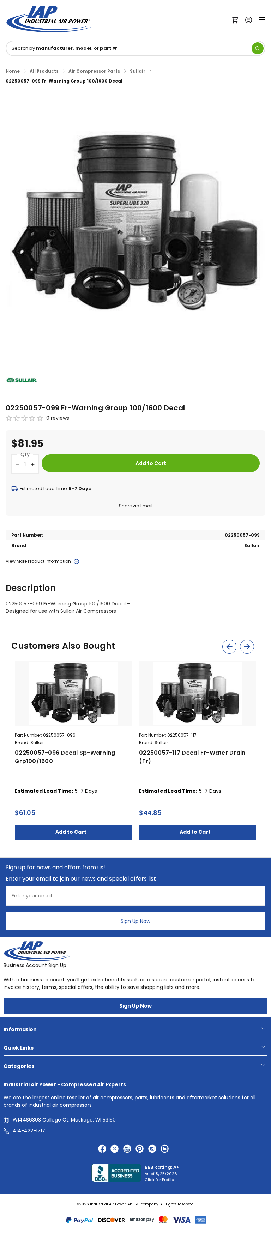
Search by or (64, 48)
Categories (19, 1066)
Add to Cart (71, 831)
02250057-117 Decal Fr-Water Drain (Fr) (192, 757)
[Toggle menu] (262, 19)
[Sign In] (247, 19)
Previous (229, 647)
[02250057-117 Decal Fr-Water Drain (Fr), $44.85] (197, 693)
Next (247, 647)
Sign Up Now (135, 921)
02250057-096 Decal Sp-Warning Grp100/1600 (65, 757)
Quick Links (19, 1047)
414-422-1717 (29, 1130)
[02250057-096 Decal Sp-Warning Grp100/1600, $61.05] (73, 693)
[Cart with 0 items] (236, 19)
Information (20, 1029)
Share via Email (135, 506)
